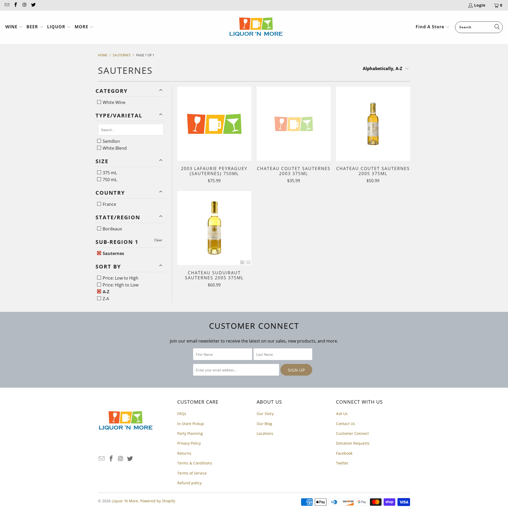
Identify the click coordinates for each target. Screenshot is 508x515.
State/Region (118, 217)
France (109, 204)
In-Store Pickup (190, 423)
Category (112, 90)
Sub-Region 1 (117, 241)
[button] (14, 27)
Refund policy (189, 482)
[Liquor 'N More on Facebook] (15, 5)
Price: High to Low (120, 285)
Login (480, 5)
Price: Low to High (120, 278)
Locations (265, 433)
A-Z (105, 292)
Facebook (344, 453)
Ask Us (342, 413)
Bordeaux (112, 229)
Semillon (111, 141)
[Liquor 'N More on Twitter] (33, 5)
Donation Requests (353, 443)
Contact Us (345, 423)
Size (102, 161)
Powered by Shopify (157, 500)
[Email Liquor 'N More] (6, 5)
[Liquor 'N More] (256, 27)
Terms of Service (192, 473)
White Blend (114, 148)
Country (110, 192)
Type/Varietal (119, 115)
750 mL (109, 180)
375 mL (109, 173)
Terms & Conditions (194, 463)
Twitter (342, 463)
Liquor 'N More (125, 500)
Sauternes (113, 253)
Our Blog (264, 423)
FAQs (181, 413)
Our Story (265, 413)
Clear (158, 240)
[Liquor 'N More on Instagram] (24, 5)
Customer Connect (352, 433)
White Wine (113, 102)
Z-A (105, 299)
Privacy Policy (189, 443)
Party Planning (190, 433)
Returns (184, 453)
